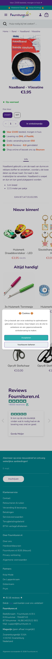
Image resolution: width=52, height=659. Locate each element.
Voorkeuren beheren (26, 344)
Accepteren (26, 337)
